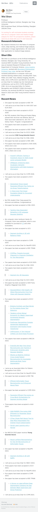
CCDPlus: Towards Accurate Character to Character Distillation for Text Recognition (21, 255)
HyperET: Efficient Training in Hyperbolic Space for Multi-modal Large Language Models (21, 158)
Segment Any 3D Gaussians (19, 275)
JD (23, 223)
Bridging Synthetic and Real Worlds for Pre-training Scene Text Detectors (22, 308)
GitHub (10, 504)
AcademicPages (23, 507)
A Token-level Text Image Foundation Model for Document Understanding (21, 193)
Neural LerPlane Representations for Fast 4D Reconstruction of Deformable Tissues (21, 442)
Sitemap (4, 502)
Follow (26, 11)
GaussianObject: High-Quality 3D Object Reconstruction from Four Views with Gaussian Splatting (21, 292)
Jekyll (17, 507)
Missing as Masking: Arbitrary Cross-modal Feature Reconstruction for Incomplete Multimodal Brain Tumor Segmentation (20, 359)
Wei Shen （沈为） (7, 3)
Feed (16, 504)
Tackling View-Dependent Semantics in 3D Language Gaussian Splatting (19, 212)
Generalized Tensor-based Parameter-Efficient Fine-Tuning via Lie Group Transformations (22, 186)
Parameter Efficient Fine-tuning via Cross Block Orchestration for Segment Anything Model (21, 397)
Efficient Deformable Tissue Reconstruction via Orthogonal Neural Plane (20, 383)
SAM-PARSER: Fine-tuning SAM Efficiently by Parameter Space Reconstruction (20, 413)
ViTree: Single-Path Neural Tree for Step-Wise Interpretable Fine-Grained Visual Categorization (21, 421)
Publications (24, 3)
